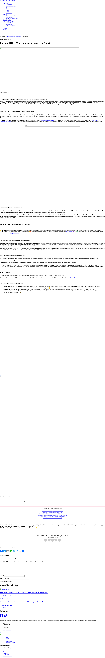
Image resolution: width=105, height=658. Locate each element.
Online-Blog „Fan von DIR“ (47, 120)
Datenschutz (9, 641)
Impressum (8, 639)
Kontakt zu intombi (11, 642)
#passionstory (18, 36)
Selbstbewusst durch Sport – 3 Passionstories (52, 511)
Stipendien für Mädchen (12, 18)
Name (2, 575)
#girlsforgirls (69, 231)
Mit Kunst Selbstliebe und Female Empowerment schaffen (52, 515)
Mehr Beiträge (3, 607)
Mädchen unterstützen (11, 15)
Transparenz (9, 13)
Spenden (5, 14)
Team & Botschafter (11, 6)
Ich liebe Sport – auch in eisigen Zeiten (52, 512)
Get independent (7, 20)
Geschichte (9, 8)
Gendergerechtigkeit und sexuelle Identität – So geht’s (52, 513)
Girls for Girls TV (10, 25)
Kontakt (5, 28)
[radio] (45, 540)
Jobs (7, 7)
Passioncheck (9, 22)
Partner (8, 10)
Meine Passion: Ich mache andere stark (52, 518)
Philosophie (9, 4)
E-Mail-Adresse (4, 578)
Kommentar (3, 573)
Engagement (9, 24)
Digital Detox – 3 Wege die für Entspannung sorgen (52, 516)
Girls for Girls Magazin (8, 21)
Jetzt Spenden (9, 17)
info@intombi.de (14, 233)
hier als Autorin (74, 278)
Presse (7, 11)
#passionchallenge (10, 36)
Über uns (5, 3)
